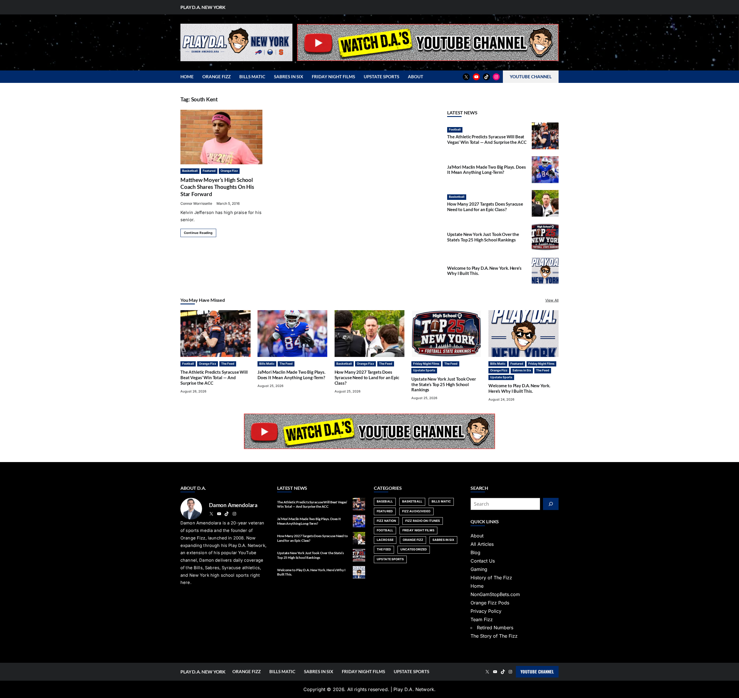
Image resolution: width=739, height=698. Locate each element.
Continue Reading (198, 233)
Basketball (190, 171)
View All (552, 300)
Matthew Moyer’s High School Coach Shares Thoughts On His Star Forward (217, 186)
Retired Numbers (495, 627)
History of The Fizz (491, 577)
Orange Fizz (229, 171)
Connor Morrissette (196, 203)
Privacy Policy (486, 611)
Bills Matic (267, 364)
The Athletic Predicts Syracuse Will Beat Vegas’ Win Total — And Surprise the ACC (486, 139)
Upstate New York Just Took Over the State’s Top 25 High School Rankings (483, 237)
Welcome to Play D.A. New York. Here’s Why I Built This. (519, 388)
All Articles (482, 544)
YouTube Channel (537, 671)
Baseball (385, 501)
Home (477, 586)
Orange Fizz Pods (490, 603)
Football (455, 129)
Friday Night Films (426, 364)
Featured (209, 171)
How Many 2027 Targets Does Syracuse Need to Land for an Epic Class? (485, 206)
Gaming (479, 569)
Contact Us (483, 561)
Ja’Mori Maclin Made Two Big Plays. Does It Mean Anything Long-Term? (486, 169)
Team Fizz (482, 619)
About (477, 536)
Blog (475, 552)
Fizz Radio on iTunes (422, 521)
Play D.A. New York (202, 7)
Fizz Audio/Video (416, 511)
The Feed (227, 364)
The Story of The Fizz (494, 636)
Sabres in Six (521, 370)
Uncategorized (413, 549)
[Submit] (551, 504)
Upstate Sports (424, 370)
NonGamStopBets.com (495, 594)
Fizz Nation (386, 521)
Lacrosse (385, 540)
